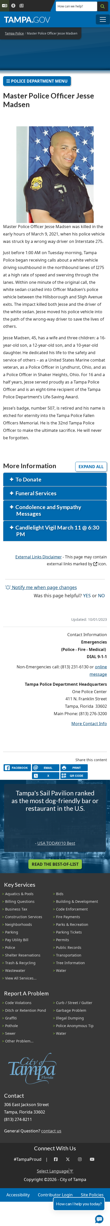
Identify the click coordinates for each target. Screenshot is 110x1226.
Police (10, 947)
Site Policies (92, 1195)
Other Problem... (19, 1041)
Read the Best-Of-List (55, 864)
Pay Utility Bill (16, 939)
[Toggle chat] (98, 1218)
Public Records (68, 947)
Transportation (68, 955)
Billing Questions (20, 901)
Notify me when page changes (44, 587)
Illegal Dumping (70, 1018)
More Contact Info (89, 723)
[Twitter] (68, 1159)
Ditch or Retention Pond (25, 1010)
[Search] (102, 6)
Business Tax (16, 909)
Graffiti (11, 1018)
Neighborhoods (18, 924)
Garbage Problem (71, 1010)
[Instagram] (80, 1159)
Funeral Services (36, 493)
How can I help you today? (79, 1203)
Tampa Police (14, 33)
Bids (59, 893)
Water (61, 970)
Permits (62, 939)
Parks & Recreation (72, 924)
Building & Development (77, 901)
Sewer (10, 1033)
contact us (51, 1131)
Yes (87, 595)
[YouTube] (92, 1159)
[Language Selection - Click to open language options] (4, 6)
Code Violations (18, 1002)
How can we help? (70, 6)
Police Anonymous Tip (75, 1025)
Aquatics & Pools (19, 893)
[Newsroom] (21, 6)
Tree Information (70, 962)
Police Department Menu (39, 81)
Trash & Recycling (20, 962)
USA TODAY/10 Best (56, 843)
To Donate (28, 479)
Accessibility (18, 1195)
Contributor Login (55, 1195)
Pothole (11, 1025)
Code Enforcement (72, 909)
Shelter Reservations (22, 955)
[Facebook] (56, 1159)
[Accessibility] (13, 6)
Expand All (91, 466)
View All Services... (21, 978)
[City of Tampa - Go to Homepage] (27, 19)
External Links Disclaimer (38, 557)
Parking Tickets (69, 932)
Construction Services (23, 916)
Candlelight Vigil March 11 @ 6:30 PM (57, 530)
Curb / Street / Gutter (74, 1002)
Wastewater (15, 970)
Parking (11, 932)
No (101, 595)
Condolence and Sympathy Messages (48, 510)
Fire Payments (68, 916)
